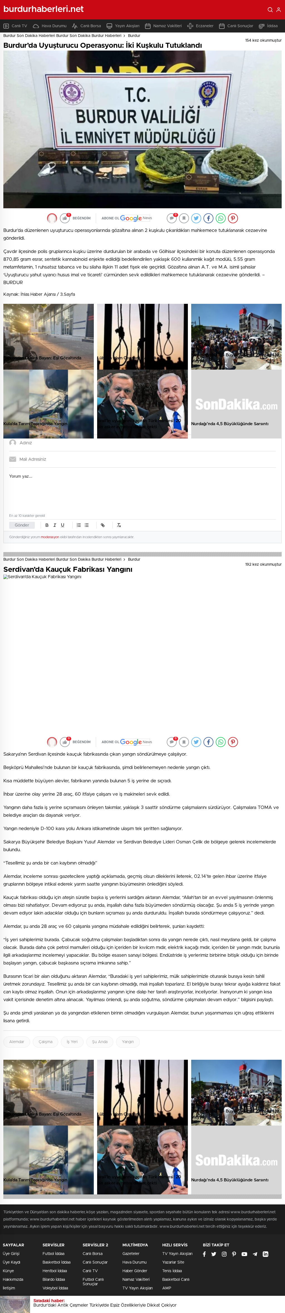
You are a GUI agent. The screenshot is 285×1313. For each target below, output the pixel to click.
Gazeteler (130, 1254)
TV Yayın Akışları (137, 1288)
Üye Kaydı (11, 1262)
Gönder (22, 525)
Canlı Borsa (90, 26)
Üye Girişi (11, 1254)
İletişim (9, 1288)
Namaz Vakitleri (167, 26)
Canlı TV (19, 26)
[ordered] (79, 525)
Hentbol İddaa (55, 1271)
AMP (166, 1288)
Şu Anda (99, 1042)
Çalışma (45, 1042)
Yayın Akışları (127, 26)
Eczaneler (204, 26)
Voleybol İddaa (55, 1288)
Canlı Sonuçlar (240, 26)
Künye (8, 1271)
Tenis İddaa (172, 1271)
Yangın (128, 1042)
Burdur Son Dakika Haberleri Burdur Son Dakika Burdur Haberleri (62, 36)
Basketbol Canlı (176, 1280)
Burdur (134, 36)
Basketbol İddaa (56, 1262)
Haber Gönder (134, 1271)
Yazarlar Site (173, 1262)
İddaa (272, 26)
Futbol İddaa (53, 1254)
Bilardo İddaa (54, 1280)
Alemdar (16, 1042)
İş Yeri (72, 1042)
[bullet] (86, 525)
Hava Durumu (54, 26)
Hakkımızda (13, 1280)
